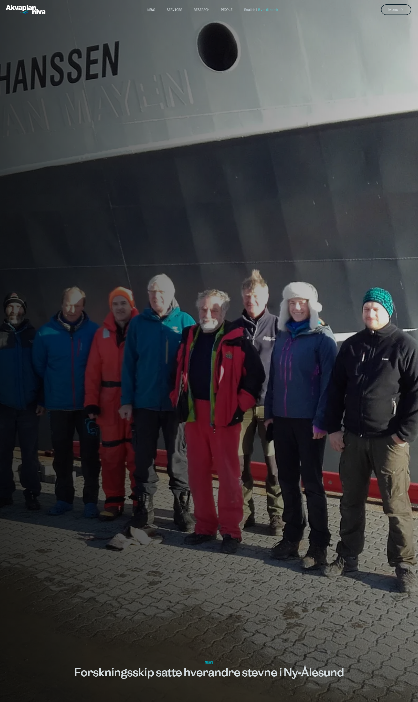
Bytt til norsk (268, 10)
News (151, 10)
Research (201, 10)
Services (174, 10)
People (226, 10)
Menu (393, 9)
